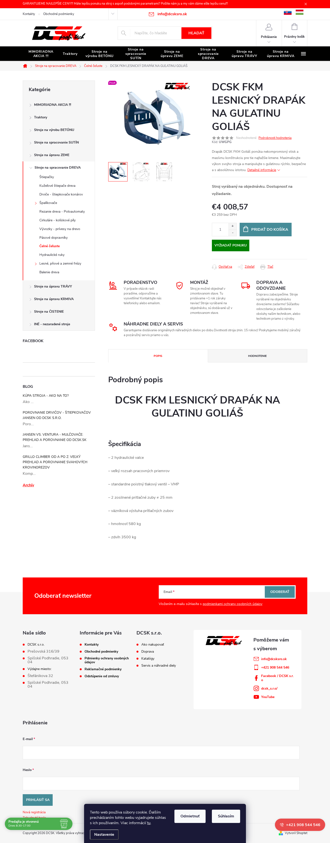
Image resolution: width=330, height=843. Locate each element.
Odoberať (279, 592)
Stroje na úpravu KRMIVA (54, 299)
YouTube (267, 697)
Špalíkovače (48, 203)
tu (149, 823)
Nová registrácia (34, 812)
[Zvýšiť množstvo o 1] (233, 226)
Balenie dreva (49, 272)
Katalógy (147, 659)
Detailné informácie (261, 170)
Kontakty (29, 14)
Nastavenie (104, 834)
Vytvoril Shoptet (296, 833)
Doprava (147, 652)
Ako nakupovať (152, 645)
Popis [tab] (158, 356)
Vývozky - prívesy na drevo (59, 229)
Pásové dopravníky (53, 237)
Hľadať (196, 33)
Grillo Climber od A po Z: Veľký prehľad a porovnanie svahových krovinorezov (55, 462)
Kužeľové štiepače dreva (57, 185)
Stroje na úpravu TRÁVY (53, 286)
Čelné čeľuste (49, 246)
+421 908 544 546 (275, 667)
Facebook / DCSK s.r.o (277, 678)
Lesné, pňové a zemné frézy (60, 263)
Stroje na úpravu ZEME (51, 155)
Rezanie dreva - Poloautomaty (62, 211)
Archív (28, 485)
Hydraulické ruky (52, 254)
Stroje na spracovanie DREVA (58, 167)
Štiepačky (46, 177)
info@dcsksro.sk (274, 659)
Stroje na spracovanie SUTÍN (56, 142)
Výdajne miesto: (39, 669)
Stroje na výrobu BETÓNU (54, 130)
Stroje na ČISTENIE (49, 311)
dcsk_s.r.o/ (269, 688)
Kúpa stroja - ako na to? (46, 395)
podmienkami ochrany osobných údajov (232, 604)
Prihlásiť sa (38, 800)
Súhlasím (226, 816)
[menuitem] (41, 53)
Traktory (40, 117)
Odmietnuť (190, 816)
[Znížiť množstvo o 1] (233, 233)
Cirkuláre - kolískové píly (57, 220)
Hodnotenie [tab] (257, 356)
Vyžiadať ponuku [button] (231, 245)
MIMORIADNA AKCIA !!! (52, 104)
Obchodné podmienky (58, 14)
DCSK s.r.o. (36, 645)
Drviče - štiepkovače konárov (61, 194)
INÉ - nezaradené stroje (52, 324)
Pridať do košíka (269, 229)
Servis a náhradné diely (158, 666)
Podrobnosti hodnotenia (275, 138)
